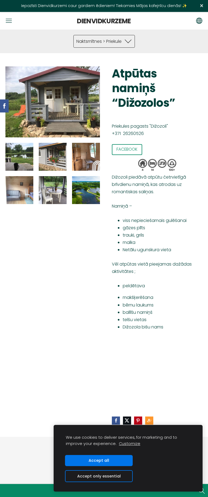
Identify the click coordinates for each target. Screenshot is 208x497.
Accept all (99, 460)
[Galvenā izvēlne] (8, 20)
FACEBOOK (126, 149)
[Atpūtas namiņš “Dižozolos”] (19, 157)
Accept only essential (99, 476)
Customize (129, 443)
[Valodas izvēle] (199, 20)
